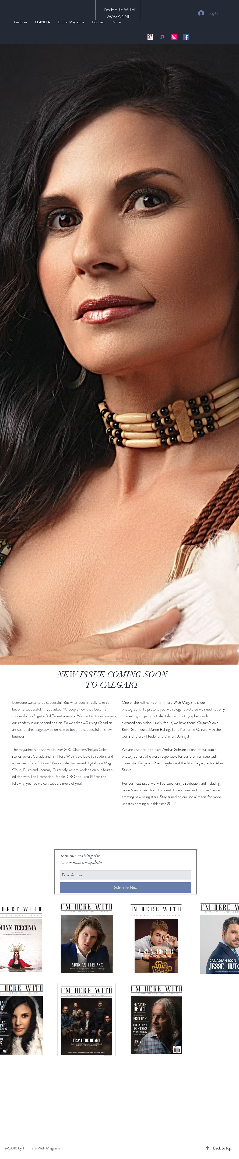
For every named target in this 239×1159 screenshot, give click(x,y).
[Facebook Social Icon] (186, 37)
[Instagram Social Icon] (174, 37)
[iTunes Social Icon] (162, 37)
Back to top (222, 1148)
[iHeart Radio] (150, 37)
